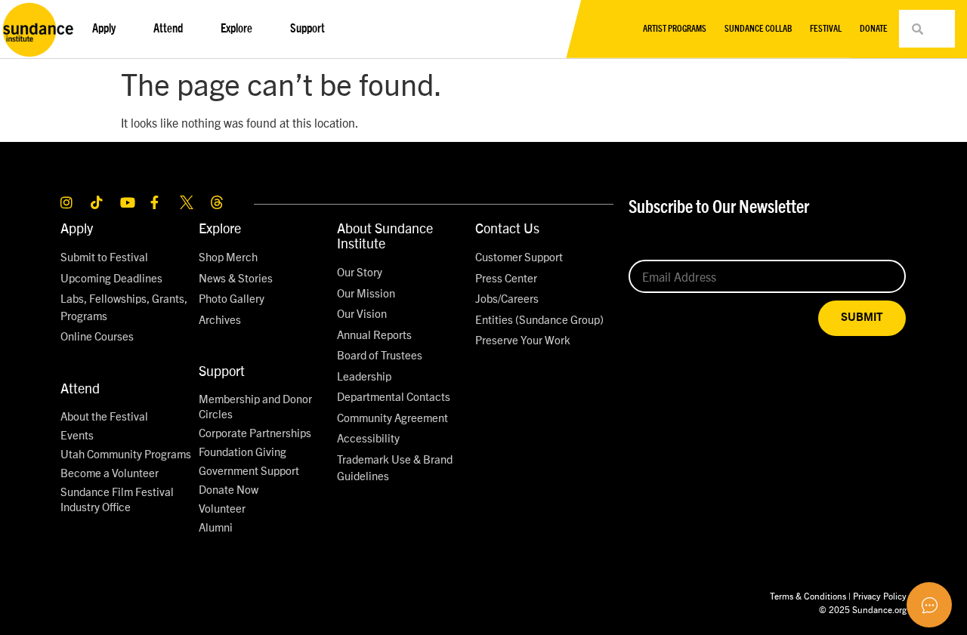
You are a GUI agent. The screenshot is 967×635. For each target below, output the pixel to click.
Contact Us (507, 227)
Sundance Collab (758, 28)
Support (222, 370)
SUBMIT (862, 317)
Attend (80, 387)
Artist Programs (674, 28)
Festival (826, 28)
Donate (874, 28)
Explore (220, 227)
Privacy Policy (880, 595)
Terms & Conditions (808, 595)
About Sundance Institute (385, 235)
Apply (76, 227)
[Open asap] (929, 604)
